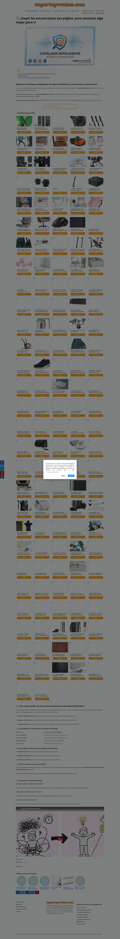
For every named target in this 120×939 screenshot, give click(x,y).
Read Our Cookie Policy (53, 472)
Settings (63, 475)
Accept (71, 475)
